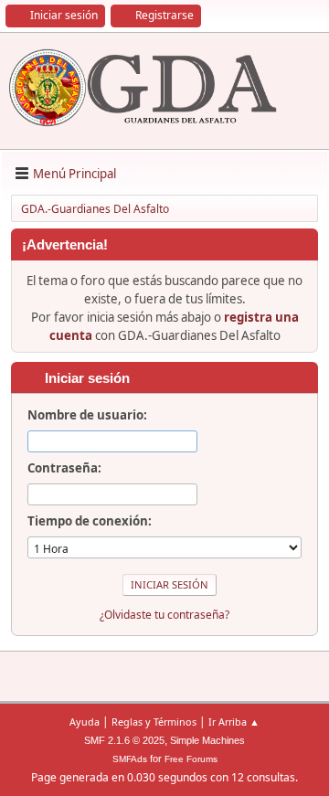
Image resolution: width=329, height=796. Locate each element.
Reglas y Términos (153, 721)
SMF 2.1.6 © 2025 (124, 740)
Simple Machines (207, 740)
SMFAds (129, 759)
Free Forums (191, 759)
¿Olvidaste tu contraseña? (164, 614)
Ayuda (84, 721)
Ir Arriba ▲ (234, 721)
